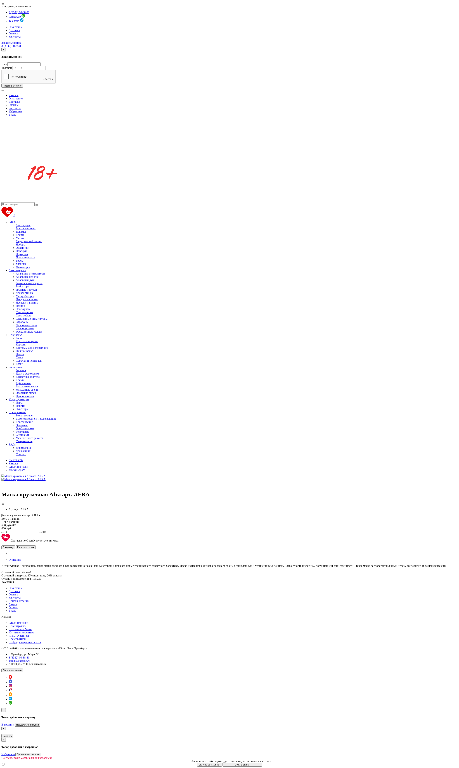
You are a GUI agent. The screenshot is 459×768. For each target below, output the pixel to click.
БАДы (12, 444)
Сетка (19, 357)
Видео (12, 114)
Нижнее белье (24, 350)
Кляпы (20, 234)
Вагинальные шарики (29, 283)
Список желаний (19, 600)
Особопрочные (25, 428)
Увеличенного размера (29, 438)
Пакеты (20, 405)
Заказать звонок (11, 42)
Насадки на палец (27, 299)
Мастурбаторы (25, 296)
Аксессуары (23, 225)
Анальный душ (25, 280)
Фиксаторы (23, 267)
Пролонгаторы (25, 396)
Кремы (20, 379)
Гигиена (21, 370)
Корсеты (21, 344)
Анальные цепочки (27, 276)
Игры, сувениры (19, 399)
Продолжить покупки (27, 724)
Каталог (13, 95)
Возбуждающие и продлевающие (36, 418)
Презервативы (17, 412)
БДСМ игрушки (18, 466)
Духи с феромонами (28, 373)
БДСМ (12, 221)
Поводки (21, 250)
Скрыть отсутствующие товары (25, 764)
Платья (20, 354)
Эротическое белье (20, 629)
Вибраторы (23, 286)
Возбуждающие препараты (25, 642)
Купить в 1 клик (25, 547)
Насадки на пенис (27, 302)
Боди (19, 338)
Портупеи (22, 254)
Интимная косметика (21, 632)
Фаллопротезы (25, 328)
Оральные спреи (26, 392)
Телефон (6, 67)
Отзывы (13, 33)
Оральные (22, 425)
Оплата (13, 607)
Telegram (14, 20)
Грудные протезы (26, 289)
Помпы (20, 305)
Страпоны (22, 321)
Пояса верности (25, 257)
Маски (20, 238)
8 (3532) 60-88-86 (19, 12)
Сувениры (22, 409)
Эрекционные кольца (29, 331)
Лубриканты (23, 383)
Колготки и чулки (27, 341)
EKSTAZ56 (16, 460)
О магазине (16, 26)
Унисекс (21, 454)
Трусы (19, 260)
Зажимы (21, 231)
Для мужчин (23, 447)
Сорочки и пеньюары (29, 360)
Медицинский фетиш (29, 241)
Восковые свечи (26, 228)
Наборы (20, 244)
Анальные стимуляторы (30, 273)
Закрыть (7, 736)
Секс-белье (15, 334)
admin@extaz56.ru (19, 660)
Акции (13, 604)
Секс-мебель (23, 315)
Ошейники (22, 247)
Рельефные (22, 431)
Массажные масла (27, 386)
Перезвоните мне (12, 85)
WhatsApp (15, 16)
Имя (4, 64)
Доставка (14, 30)
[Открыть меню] (2, 3)
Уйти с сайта (242, 764)
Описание (15, 559)
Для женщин (23, 450)
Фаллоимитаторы (26, 325)
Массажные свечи (27, 389)
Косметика (15, 367)
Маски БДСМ (17, 469)
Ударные (21, 263)
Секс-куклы (23, 309)
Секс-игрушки (17, 270)
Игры (19, 402)
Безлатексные (24, 415)
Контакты (15, 36)
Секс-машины (24, 312)
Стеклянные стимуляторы (32, 318)
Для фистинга (24, 292)
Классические (24, 421)
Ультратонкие (24, 441)
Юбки (19, 363)
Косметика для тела (28, 376)
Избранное (15, 111)
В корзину (8, 547)
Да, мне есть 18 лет (209, 764)
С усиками (22, 434)
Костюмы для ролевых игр (32, 347)
